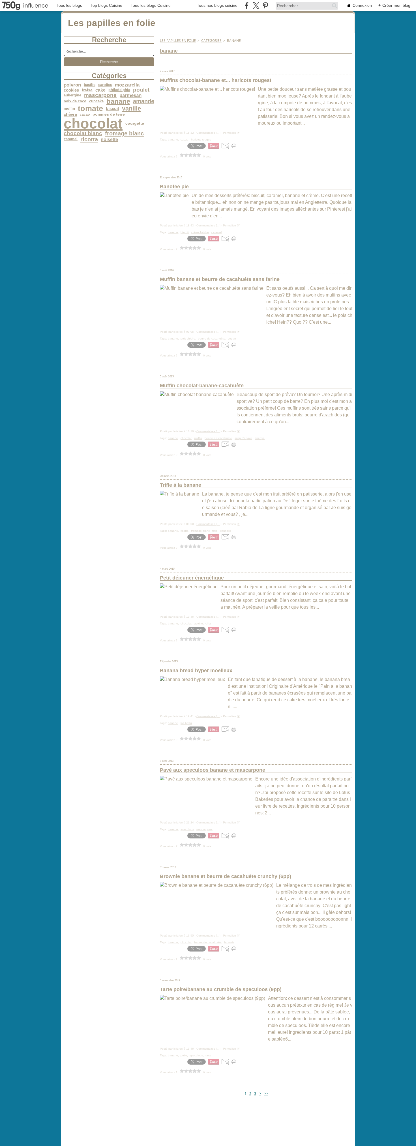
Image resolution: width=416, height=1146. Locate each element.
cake (100, 90)
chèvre (70, 115)
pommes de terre (109, 114)
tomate (90, 108)
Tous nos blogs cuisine (217, 5)
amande (143, 101)
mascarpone (100, 95)
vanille (131, 108)
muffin (69, 109)
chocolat (93, 123)
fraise (87, 90)
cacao (85, 114)
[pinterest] (265, 5)
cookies (71, 90)
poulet (141, 90)
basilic (89, 85)
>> (266, 1093)
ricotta (89, 139)
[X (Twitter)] (256, 5)
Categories (211, 40)
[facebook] (246, 5)
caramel (71, 139)
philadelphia (119, 90)
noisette (109, 139)
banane (118, 101)
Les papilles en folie (178, 40)
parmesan (130, 95)
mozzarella (127, 85)
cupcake (96, 101)
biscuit (112, 109)
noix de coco (75, 101)
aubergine (72, 95)
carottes (105, 85)
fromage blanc (124, 133)
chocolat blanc (83, 133)
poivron (72, 85)
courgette (134, 124)
